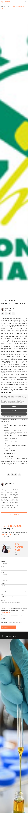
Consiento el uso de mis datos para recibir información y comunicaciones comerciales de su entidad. (13, 616)
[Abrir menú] (2, 2)
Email (2, 572)
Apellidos (3, 566)
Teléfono (3, 583)
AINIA (2, 6)
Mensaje (3, 600)
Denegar (14, 410)
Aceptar (14, 406)
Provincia (3, 594)
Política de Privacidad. (6, 612)
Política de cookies (7, 416)
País (2, 589)
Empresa (3, 578)
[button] (21, 2)
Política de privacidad (15, 416)
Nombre (3, 561)
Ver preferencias (14, 414)
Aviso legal (22, 416)
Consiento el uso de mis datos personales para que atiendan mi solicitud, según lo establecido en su (14, 610)
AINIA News (6, 6)
